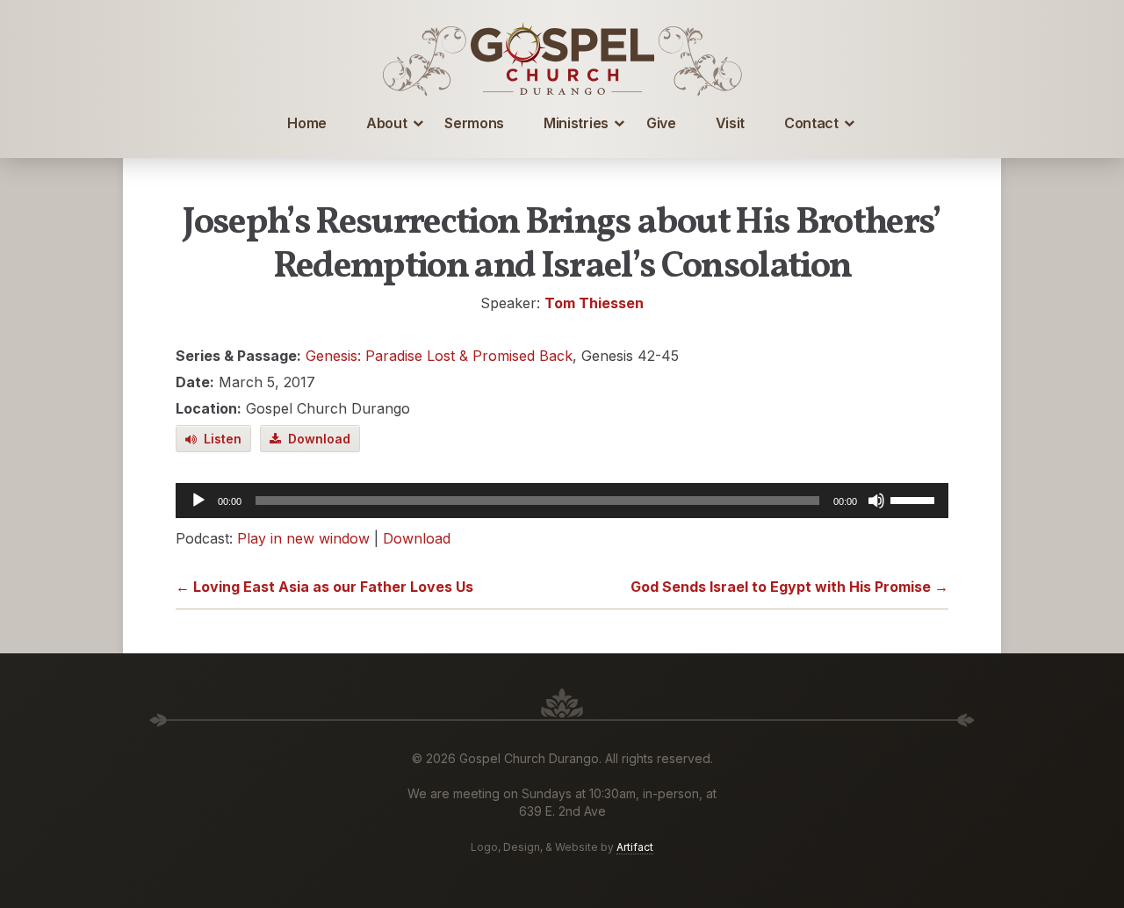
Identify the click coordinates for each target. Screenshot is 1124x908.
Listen (219, 438)
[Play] (198, 500)
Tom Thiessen (594, 303)
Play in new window (303, 538)
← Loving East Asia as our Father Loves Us (324, 586)
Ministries (576, 123)
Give (661, 123)
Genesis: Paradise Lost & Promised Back (439, 355)
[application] (562, 500)
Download (315, 438)
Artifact (634, 847)
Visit (730, 123)
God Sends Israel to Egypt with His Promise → (789, 586)
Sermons (474, 123)
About (386, 123)
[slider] (915, 499)
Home (307, 123)
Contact (811, 123)
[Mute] (876, 500)
